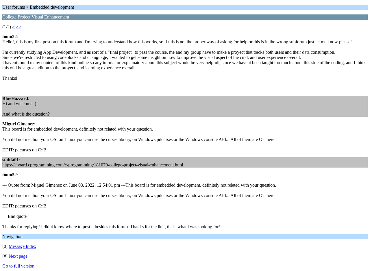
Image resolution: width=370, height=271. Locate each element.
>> (18, 26)
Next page (18, 256)
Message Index (22, 246)
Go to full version (18, 265)
